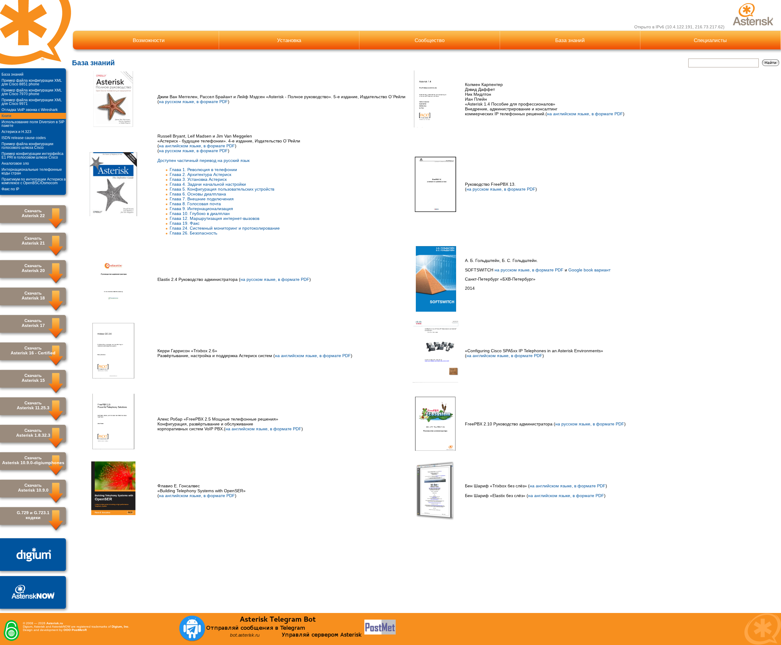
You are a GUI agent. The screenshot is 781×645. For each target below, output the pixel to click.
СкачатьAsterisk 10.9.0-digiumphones (33, 460)
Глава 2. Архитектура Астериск (200, 174)
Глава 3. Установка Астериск (198, 179)
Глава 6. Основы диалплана (198, 194)
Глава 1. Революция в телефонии (203, 169)
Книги (6, 116)
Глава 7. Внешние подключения (202, 198)
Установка (289, 40)
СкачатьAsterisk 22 (33, 213)
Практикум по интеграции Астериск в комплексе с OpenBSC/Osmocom (34, 181)
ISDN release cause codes (24, 138)
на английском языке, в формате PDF (585, 113)
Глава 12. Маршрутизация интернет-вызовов (214, 218)
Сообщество (429, 40)
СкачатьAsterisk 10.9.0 (33, 488)
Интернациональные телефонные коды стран (32, 171)
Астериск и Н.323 (16, 132)
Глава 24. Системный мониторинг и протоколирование (225, 228)
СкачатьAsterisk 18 (33, 295)
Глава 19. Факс (185, 223)
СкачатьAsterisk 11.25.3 (33, 405)
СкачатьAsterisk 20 (33, 268)
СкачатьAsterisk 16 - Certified (33, 350)
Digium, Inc (120, 626)
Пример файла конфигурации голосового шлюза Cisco (27, 145)
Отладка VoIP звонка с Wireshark (30, 110)
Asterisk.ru (54, 623)
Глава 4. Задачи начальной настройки (208, 184)
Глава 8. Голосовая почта (195, 203)
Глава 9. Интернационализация (201, 208)
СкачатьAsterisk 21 (33, 240)
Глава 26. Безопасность (193, 233)
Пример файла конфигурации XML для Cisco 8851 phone (32, 82)
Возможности (149, 40)
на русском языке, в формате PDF (193, 101)
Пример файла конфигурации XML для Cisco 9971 (32, 102)
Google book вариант (589, 269)
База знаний (570, 40)
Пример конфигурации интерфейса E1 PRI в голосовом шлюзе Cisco (32, 155)
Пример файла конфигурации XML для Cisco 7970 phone (32, 92)
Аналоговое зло (15, 163)
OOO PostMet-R (75, 630)
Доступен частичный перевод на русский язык (203, 160)
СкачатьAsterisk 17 (33, 323)
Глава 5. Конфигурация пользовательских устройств (222, 189)
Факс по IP (10, 189)
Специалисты (710, 40)
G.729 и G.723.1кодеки (33, 515)
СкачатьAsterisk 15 (33, 378)
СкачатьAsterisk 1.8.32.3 (33, 433)
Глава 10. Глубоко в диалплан (200, 213)
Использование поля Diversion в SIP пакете (33, 123)
